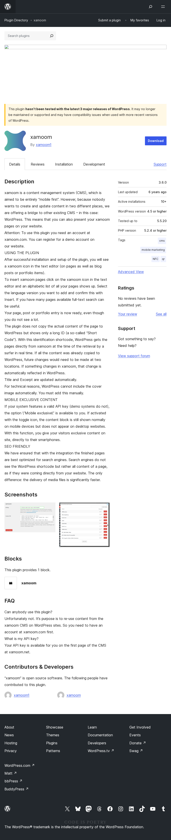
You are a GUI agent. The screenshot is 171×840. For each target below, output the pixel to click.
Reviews (38, 164)
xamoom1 (43, 144)
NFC (155, 259)
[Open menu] (164, 6)
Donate (137, 743)
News (9, 735)
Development (94, 164)
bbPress (13, 781)
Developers (97, 743)
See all (161, 314)
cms (162, 240)
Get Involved (140, 727)
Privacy (10, 751)
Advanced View (131, 271)
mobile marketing (153, 249)
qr (163, 259)
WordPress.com (19, 765)
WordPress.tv (101, 751)
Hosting (10, 743)
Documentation (100, 735)
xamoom (74, 695)
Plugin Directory (16, 20)
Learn (92, 727)
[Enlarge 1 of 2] (49, 508)
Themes (52, 735)
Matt (10, 773)
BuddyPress (16, 789)
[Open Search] (150, 6)
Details (14, 164)
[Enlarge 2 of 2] (104, 508)
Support (160, 164)
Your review (127, 314)
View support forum (134, 356)
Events (135, 735)
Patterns (53, 751)
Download (156, 141)
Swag (136, 751)
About (9, 727)
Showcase (54, 727)
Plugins (51, 743)
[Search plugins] (51, 35)
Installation (64, 164)
